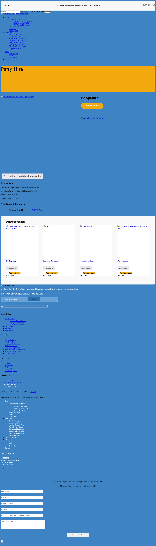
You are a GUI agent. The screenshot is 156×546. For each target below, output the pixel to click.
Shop (7, 401)
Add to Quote (92, 106)
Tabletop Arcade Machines (18, 321)
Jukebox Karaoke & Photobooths (15, 349)
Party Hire (10, 93)
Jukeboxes (8, 328)
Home (3, 93)
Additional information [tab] (29, 176)
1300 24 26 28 (8, 380)
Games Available (10, 353)
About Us (8, 363)
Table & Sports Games (16, 427)
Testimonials (9, 365)
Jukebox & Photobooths (24, 93)
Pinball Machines (10, 326)
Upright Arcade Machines (18, 323)
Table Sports (9, 330)
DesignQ (33, 392)
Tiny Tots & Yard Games (12, 351)
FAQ (6, 367)
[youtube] (8, 5)
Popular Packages (10, 340)
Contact (7, 448)
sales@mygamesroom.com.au (12, 382)
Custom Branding (11, 437)
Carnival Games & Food (16, 425)
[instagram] (11, 5)
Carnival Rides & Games (12, 344)
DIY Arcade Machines (17, 324)
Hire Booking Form (11, 371)
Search (47, 11)
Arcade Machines (10, 319)
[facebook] (1, 5)
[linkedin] (5, 5)
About (7, 439)
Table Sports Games (11, 346)
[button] (1, 477)
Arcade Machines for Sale (17, 403)
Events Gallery (9, 369)
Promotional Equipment (12, 348)
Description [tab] (9, 176)
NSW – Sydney (37, 210)
